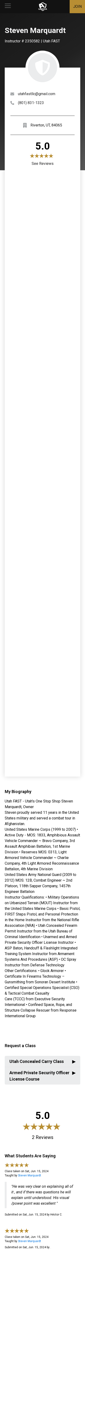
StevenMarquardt (29, 1175)
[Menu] (8, 6)
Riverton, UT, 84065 (46, 125)
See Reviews (43, 163)
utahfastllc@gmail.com (36, 94)
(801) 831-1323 (31, 103)
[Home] (42, 6)
